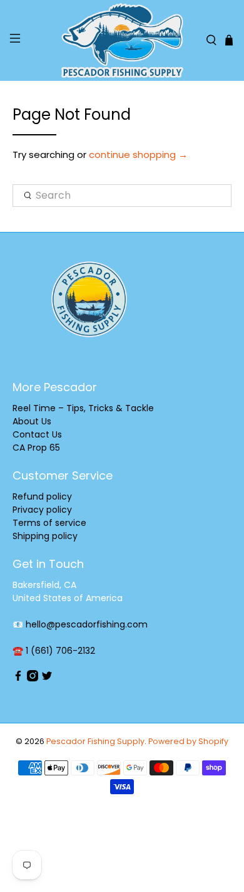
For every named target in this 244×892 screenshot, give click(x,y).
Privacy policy (42, 509)
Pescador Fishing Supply (95, 741)
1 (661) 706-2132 (60, 650)
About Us (32, 421)
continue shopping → (138, 154)
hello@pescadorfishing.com (87, 624)
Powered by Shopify (188, 741)
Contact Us (37, 434)
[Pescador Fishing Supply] (122, 40)
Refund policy (42, 496)
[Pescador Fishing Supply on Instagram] (32, 678)
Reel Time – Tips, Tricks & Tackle (83, 408)
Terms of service (49, 523)
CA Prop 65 (36, 447)
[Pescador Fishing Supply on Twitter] (47, 678)
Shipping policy (45, 536)
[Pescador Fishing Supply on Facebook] (18, 678)
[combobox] (122, 195)
